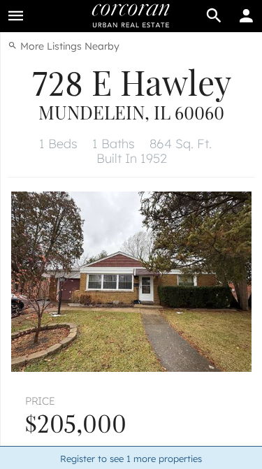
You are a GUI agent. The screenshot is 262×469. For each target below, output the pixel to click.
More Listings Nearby (68, 46)
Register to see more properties (131, 458)
